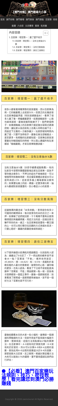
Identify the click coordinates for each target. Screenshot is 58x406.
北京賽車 (29, 26)
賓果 (37, 26)
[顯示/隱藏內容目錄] (44, 33)
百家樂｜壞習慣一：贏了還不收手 (26, 37)
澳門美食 (30, 19)
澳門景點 (40, 19)
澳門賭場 (20, 19)
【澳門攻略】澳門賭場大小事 (29, 12)
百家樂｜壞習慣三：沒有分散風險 (30, 47)
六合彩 (20, 26)
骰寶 (14, 26)
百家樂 (48, 19)
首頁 (2, 19)
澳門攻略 (10, 19)
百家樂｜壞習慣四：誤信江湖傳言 (30, 50)
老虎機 (44, 26)
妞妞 (55, 19)
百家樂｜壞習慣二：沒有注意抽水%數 (30, 42)
